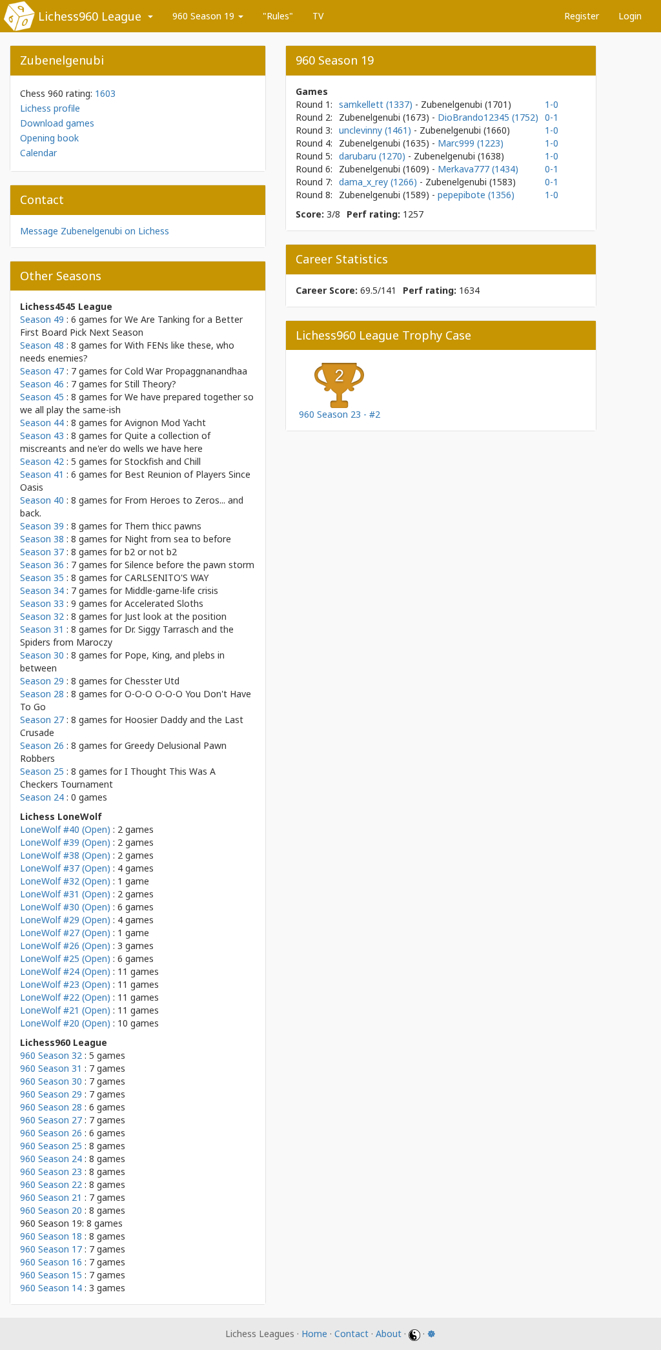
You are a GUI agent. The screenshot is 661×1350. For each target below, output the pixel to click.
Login (630, 16)
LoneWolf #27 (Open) (65, 932)
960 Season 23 (51, 1171)
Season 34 (42, 590)
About (389, 1333)
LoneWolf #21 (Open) (65, 1010)
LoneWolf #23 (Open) (65, 984)
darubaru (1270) (373, 156)
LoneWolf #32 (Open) (65, 881)
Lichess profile (50, 108)
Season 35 (42, 577)
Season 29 (42, 681)
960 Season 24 (51, 1158)
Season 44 (42, 422)
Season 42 (42, 461)
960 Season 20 (51, 1210)
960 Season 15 (51, 1275)
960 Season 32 (51, 1055)
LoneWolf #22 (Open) (65, 997)
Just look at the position (176, 616)
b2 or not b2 (151, 552)
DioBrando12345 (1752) (488, 117)
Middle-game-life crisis (171, 590)
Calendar (38, 153)
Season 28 (42, 694)
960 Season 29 (51, 1094)
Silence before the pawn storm (189, 564)
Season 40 (42, 500)
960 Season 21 (51, 1197)
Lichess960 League (89, 16)
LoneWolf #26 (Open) (65, 945)
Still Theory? (150, 384)
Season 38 (42, 539)
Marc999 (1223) (470, 143)
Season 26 (42, 745)
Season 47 (42, 371)
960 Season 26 (51, 1133)
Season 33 (42, 603)
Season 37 (42, 552)
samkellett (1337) (377, 104)
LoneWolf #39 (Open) (65, 842)
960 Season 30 (51, 1081)
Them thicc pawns (163, 526)
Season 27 (42, 719)
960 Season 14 (51, 1288)
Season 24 (42, 797)
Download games (57, 123)
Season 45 (42, 397)
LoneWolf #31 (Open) (65, 894)
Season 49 (42, 319)
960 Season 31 (51, 1068)
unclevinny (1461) (376, 130)
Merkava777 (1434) (478, 169)
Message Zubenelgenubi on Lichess (94, 231)
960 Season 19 (204, 16)
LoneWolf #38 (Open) (65, 855)
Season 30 (42, 655)
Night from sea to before (178, 539)
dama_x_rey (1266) (379, 182)
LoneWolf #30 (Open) (65, 907)
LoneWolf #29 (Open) (65, 920)
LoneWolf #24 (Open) (65, 971)
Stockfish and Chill (163, 461)
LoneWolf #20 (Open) (65, 1023)
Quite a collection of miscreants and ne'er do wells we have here (115, 442)
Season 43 (42, 435)
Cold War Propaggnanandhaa (186, 371)
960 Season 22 (51, 1184)
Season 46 (42, 384)
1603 (105, 93)
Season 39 (42, 526)
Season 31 (42, 629)
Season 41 (42, 474)
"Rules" (278, 16)
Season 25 (42, 771)
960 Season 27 (51, 1120)
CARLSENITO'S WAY (166, 577)
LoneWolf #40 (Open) (65, 829)
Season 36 (42, 564)
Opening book (49, 138)
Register (581, 16)
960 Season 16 (51, 1262)
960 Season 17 (51, 1249)
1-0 (551, 104)
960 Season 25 (51, 1146)
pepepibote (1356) (476, 195)
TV (317, 16)
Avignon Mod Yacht (165, 422)
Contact (351, 1333)
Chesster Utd (152, 681)
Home (314, 1333)
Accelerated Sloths (164, 603)
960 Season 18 (51, 1236)
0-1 (551, 117)
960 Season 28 (51, 1107)
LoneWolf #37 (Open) (65, 868)
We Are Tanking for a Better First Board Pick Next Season (131, 325)
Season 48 (42, 345)
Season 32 (42, 616)
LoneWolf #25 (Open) (65, 958)
